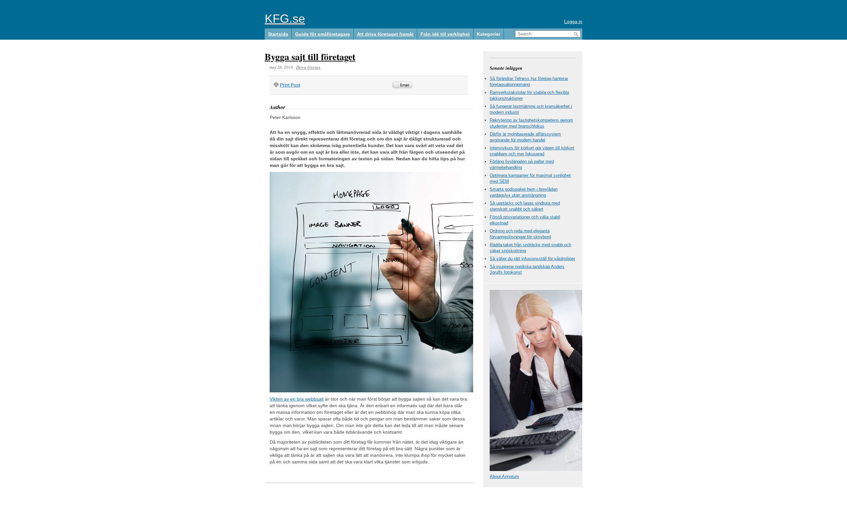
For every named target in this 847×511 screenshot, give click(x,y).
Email (402, 85)
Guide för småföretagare (322, 34)
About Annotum (504, 476)
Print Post (290, 85)
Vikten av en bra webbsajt (297, 399)
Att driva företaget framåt (385, 34)
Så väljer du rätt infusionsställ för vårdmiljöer (532, 258)
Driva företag (308, 67)
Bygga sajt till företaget (310, 56)
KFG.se (285, 18)
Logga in (573, 21)
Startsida (278, 34)
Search (576, 34)
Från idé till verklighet (445, 34)
